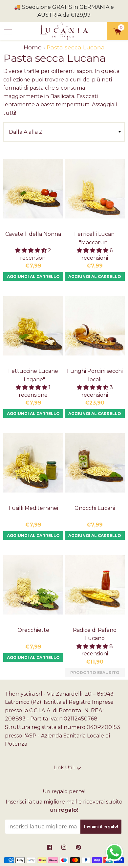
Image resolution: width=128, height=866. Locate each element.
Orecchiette (33, 630)
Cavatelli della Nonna (33, 234)
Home (33, 47)
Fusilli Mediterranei (33, 508)
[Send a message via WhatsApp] (114, 852)
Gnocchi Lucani (95, 508)
